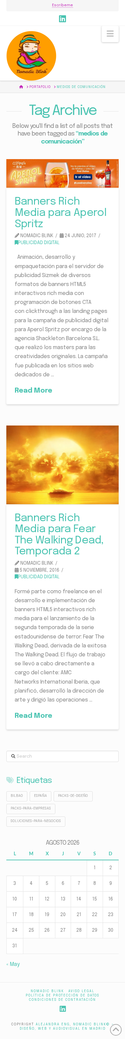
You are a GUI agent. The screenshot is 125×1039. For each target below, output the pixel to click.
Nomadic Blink (47, 991)
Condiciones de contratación (62, 999)
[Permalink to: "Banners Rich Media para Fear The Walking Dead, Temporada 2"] (62, 464)
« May (13, 964)
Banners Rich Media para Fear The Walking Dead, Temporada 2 (59, 535)
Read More (33, 390)
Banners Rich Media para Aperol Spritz (61, 213)
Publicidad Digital (39, 242)
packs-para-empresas (31, 808)
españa (40, 796)
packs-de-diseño (73, 796)
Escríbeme (62, 5)
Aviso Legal (81, 991)
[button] (110, 34)
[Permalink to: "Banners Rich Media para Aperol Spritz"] (62, 173)
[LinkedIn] (62, 19)
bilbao (17, 796)
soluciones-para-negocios (36, 821)
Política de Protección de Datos (62, 995)
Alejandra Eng (53, 1024)
